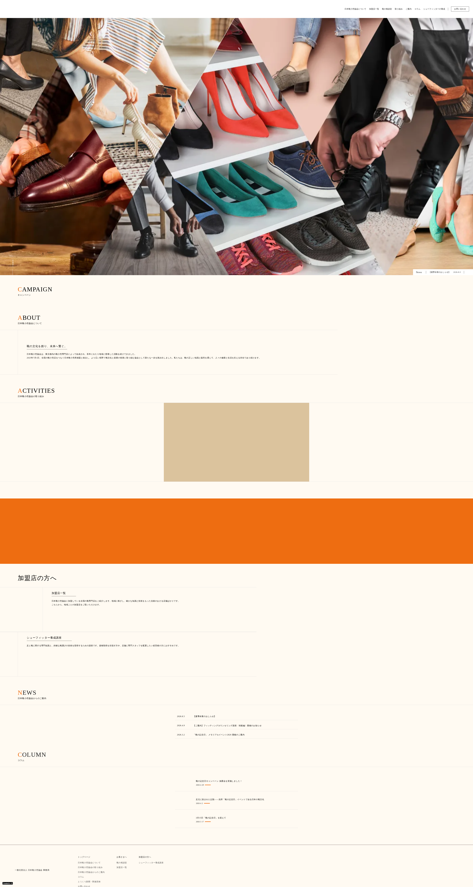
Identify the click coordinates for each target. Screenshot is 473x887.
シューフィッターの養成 (434, 9)
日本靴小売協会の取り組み (90, 867)
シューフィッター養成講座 (151, 862)
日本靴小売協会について (355, 9)
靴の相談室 (387, 9)
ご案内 (409, 9)
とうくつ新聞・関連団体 (89, 881)
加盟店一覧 (374, 9)
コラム (417, 9)
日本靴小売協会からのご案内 (91, 872)
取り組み (399, 9)
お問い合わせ (460, 9)
